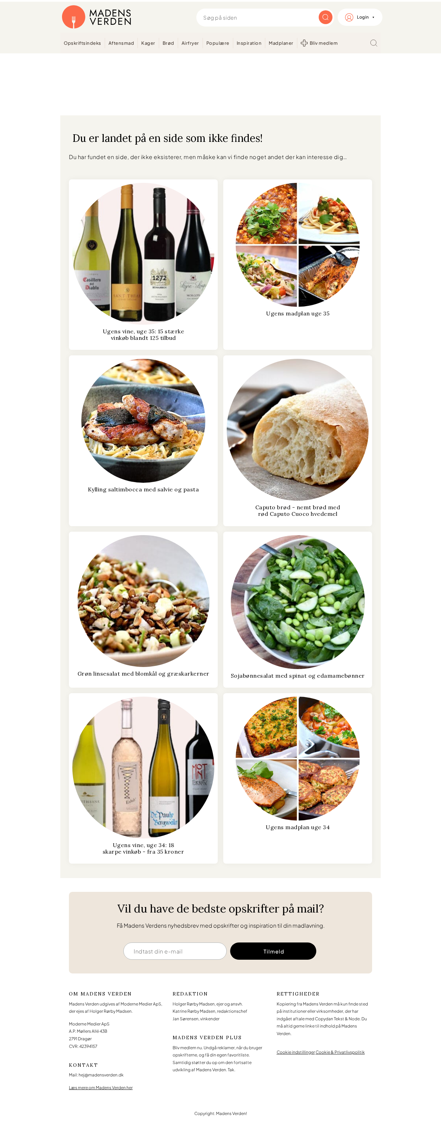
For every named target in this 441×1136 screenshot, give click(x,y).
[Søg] (374, 43)
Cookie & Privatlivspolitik (340, 1052)
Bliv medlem (324, 43)
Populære (217, 43)
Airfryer (190, 43)
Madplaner (281, 43)
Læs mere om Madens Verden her (101, 1087)
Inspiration (249, 43)
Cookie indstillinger (296, 1052)
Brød (168, 43)
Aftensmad (121, 43)
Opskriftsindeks (82, 43)
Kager (148, 43)
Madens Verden (96, 17)
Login (363, 17)
